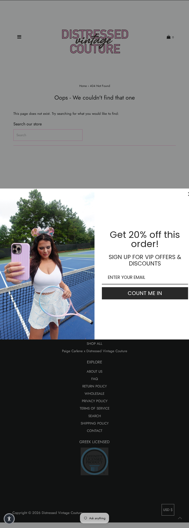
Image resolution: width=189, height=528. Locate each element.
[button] (9, 518)
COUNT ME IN (145, 293)
